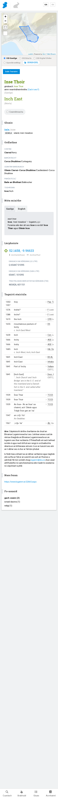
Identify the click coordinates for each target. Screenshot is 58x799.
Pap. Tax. (52, 302)
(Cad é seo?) (33, 89)
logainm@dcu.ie (38, 460)
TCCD (50, 395)
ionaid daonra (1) (12, 501)
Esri (44, 54)
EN (53, 4)
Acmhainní (51, 795)
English (21, 209)
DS (49, 324)
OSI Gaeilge (11, 58)
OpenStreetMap (13, 63)
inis (6, 129)
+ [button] (5, 16)
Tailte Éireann (51, 54)
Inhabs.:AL (52, 361)
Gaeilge (10, 209)
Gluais (36, 795)
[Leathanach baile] (5, 5)
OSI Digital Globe (43, 58)
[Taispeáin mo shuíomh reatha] (5, 33)
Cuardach (7, 795)
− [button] (5, 21)
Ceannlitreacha (16, 112)
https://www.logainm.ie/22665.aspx (20, 481)
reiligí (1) (8, 505)
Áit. (49, 423)
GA (45, 4)
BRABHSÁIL (32, 62)
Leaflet (30, 54)
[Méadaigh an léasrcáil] (5, 27)
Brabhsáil (22, 795)
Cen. (50, 335)
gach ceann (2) (12, 498)
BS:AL (50, 357)
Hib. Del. (51, 349)
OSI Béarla (26, 58)
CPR (50, 319)
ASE (49, 339)
